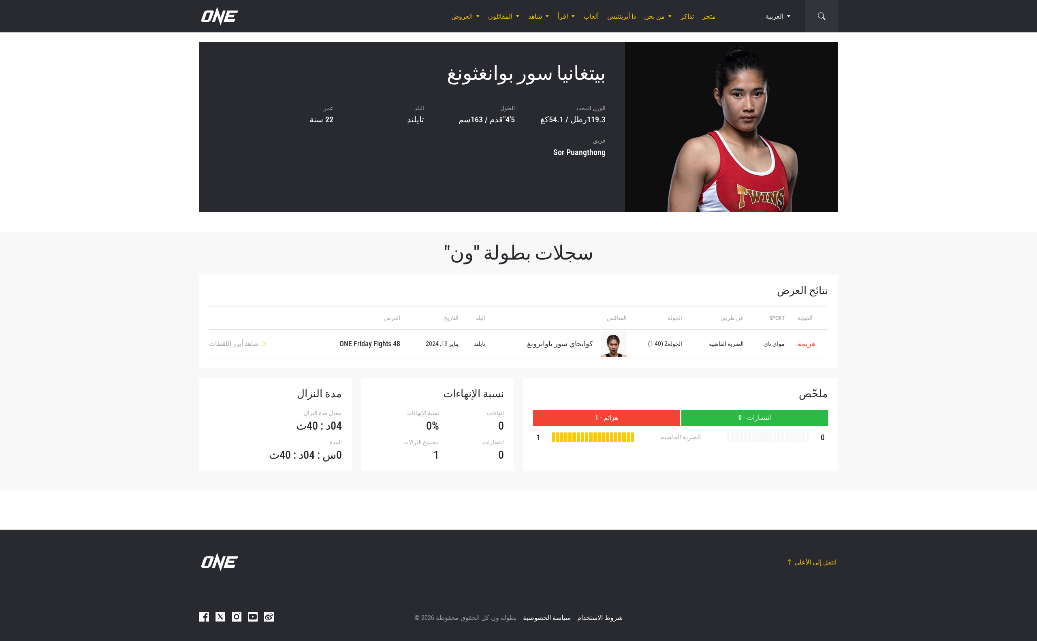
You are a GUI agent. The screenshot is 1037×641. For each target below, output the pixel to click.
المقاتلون (500, 16)
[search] (821, 16)
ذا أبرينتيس (621, 16)
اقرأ (563, 16)
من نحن (654, 16)
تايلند (415, 119)
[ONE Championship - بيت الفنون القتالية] (218, 16)
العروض (462, 16)
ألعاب (591, 16)
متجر (709, 16)
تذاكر (687, 16)
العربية (774, 16)
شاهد (535, 16)
